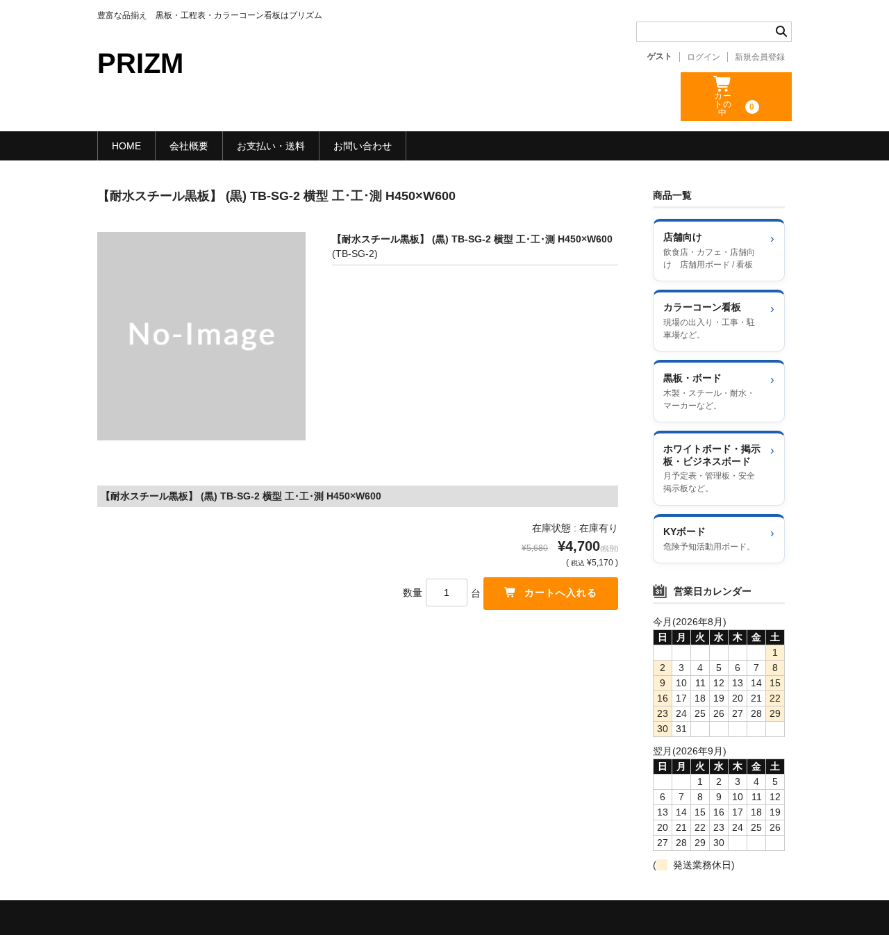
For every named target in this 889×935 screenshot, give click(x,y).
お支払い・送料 (271, 145)
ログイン (703, 57)
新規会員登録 (760, 57)
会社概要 (188, 145)
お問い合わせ (362, 145)
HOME (126, 145)
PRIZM (140, 63)
